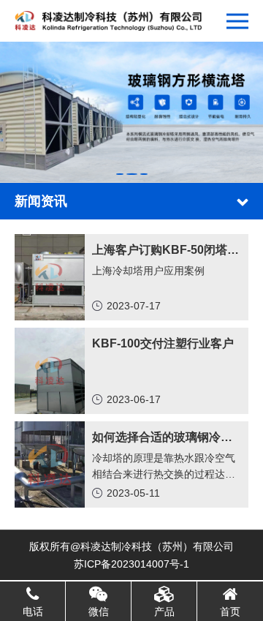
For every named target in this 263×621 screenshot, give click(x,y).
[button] (119, 174)
